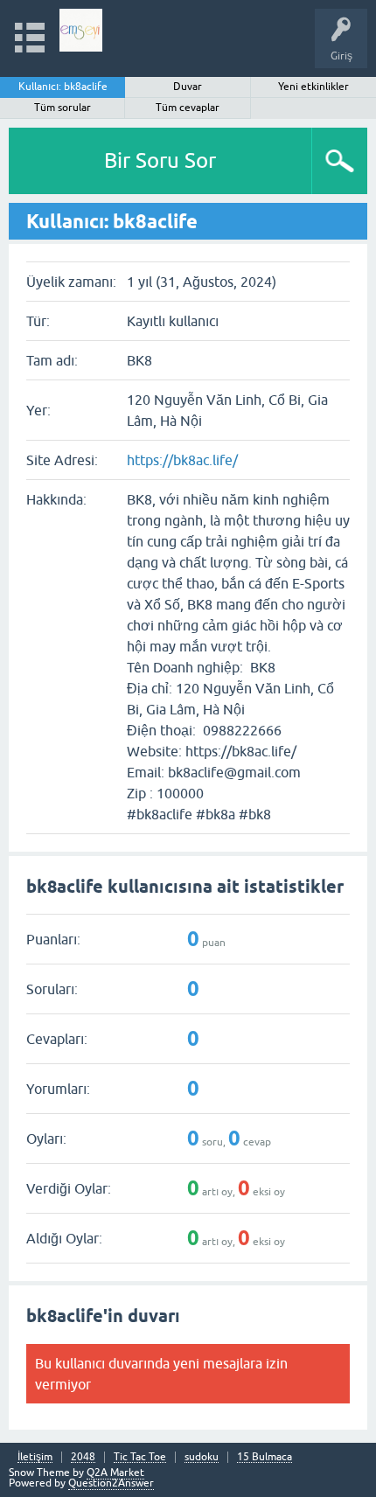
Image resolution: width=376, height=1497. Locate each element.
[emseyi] (80, 30)
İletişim (34, 1457)
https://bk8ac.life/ (182, 460)
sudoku (202, 1457)
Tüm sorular (62, 107)
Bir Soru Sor (160, 160)
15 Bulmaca (264, 1457)
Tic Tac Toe (140, 1457)
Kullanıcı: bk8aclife (63, 86)
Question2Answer (111, 1483)
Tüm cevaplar (187, 107)
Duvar (187, 86)
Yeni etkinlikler (313, 86)
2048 (83, 1457)
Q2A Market (115, 1472)
